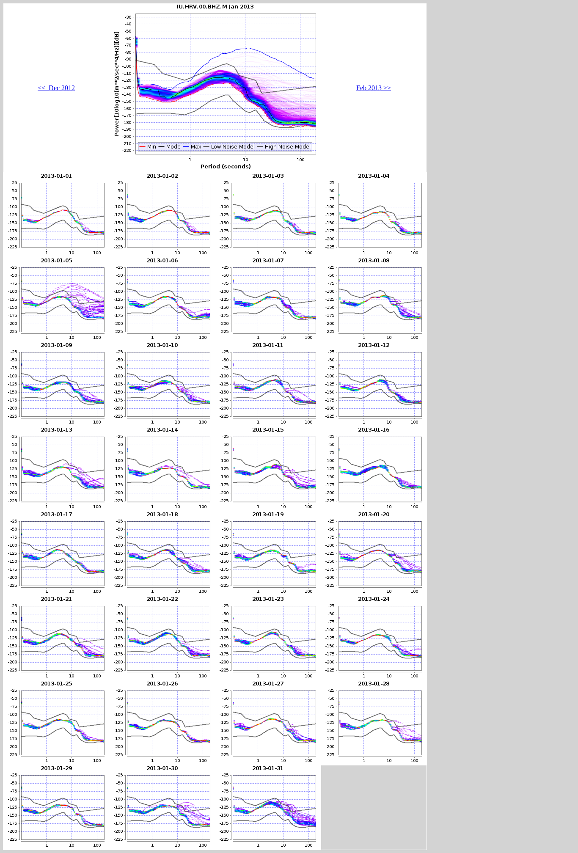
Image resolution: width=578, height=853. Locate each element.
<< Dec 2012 (56, 87)
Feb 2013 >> (373, 87)
